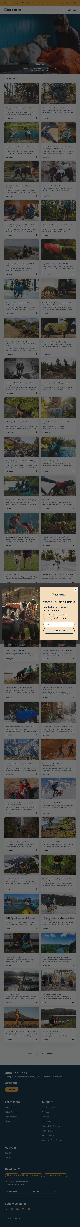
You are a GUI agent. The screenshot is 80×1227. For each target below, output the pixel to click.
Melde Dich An (59, 630)
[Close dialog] (75, 589)
